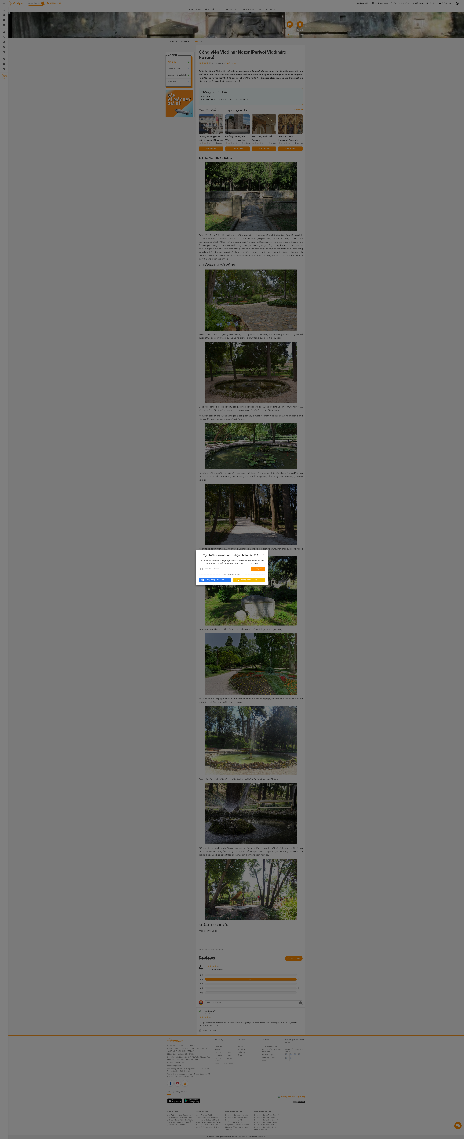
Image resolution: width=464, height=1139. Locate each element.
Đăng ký (258, 569)
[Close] (263, 554)
